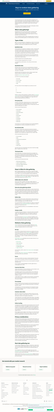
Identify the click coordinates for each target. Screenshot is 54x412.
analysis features (25, 216)
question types (29, 232)
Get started (27, 13)
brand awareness (22, 176)
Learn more (24, 369)
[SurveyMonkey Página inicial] (6, 1)
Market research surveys (18, 238)
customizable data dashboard (26, 203)
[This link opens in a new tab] (44, 401)
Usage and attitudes (19, 247)
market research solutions (28, 353)
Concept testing (18, 244)
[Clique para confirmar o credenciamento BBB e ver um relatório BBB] (18, 409)
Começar (46, 3)
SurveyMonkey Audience (18, 351)
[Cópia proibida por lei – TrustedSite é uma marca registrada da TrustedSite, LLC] (25, 409)
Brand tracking (18, 241)
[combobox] (4, 401)
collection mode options (24, 252)
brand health (29, 177)
